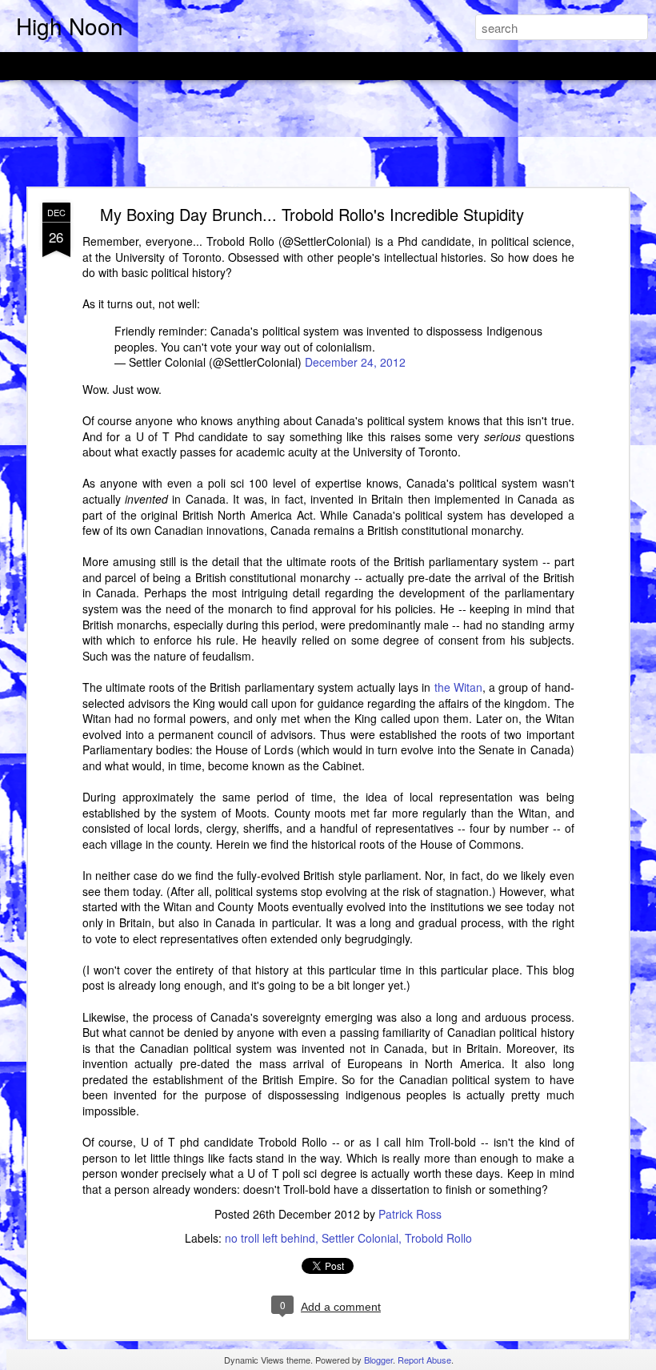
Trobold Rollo (438, 1238)
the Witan (458, 687)
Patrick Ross (410, 1214)
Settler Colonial (360, 1238)
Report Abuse (424, 1359)
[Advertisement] (328, 134)
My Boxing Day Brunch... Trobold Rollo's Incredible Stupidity (312, 214)
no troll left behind (270, 1238)
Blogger (378, 1359)
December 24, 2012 (355, 362)
